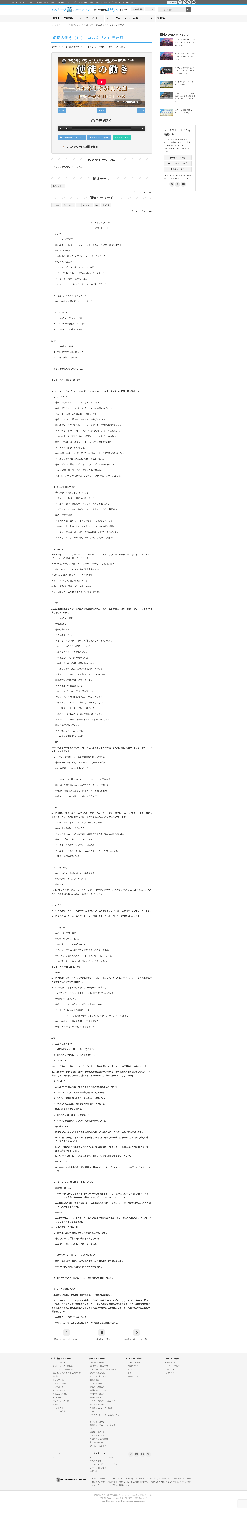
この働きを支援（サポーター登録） (104, 1464)
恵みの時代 (87, 205)
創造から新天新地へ (98, 1373)
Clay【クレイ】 (72, 2)
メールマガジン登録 (98, 1468)
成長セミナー (133, 1376)
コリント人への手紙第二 (63, 1366)
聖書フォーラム (94, 2)
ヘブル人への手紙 (60, 1394)
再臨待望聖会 (133, 1366)
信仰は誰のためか (97, 1422)
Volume (142, 128)
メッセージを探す (132, 18)
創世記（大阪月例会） (99, 1446)
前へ (62, 110)
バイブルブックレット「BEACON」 (54, 2)
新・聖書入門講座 (97, 1404)
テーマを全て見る (143, 192)
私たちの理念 (95, 1461)
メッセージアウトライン (72, 138)
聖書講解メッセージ (72, 18)
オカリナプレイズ (97, 1383)
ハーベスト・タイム (18, 2)
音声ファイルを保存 (100, 138)
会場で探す (169, 1373)
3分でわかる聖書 (97, 1363)
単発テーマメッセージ (99, 1432)
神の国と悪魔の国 (97, 1387)
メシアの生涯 (58, 1387)
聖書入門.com (83, 2)
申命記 (55, 1404)
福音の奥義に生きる (98, 1442)
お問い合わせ (95, 1471)
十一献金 (56, 205)
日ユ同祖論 (94, 1380)
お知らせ (56, 1457)
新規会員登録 (138, 9)
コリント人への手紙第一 (63, 1369)
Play (60, 128)
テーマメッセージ (94, 18)
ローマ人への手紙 (60, 1383)
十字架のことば (96, 1411)
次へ (141, 110)
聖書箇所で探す (171, 1363)
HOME (56, 18)
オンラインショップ (107, 2)
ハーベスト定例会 (118, 47)
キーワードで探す (172, 1366)
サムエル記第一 (59, 1363)
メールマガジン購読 (178, 163)
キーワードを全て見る (141, 211)
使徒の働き (57, 1397)
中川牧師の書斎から (98, 1394)
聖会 (129, 1373)
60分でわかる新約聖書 (99, 1439)
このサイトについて (99, 1453)
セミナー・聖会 (113, 18)
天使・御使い (69, 205)
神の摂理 (106, 205)
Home (53, 25)
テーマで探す (170, 1369)
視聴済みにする (121, 138)
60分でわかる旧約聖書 (99, 1366)
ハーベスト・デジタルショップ (124, 2)
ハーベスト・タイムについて (102, 1457)
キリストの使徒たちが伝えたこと (103, 1401)
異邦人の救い (58, 186)
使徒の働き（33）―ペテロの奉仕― (66, 1339)
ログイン (150, 9)
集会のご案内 (178, 169)
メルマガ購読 (172, 2)
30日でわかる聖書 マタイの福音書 (67, 1373)
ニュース (149, 18)
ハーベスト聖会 (134, 1363)
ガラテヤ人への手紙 (61, 1401)
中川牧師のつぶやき (98, 1390)
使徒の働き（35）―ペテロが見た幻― (137, 1339)
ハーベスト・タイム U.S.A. (34, 2)
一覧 (102, 110)
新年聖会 (131, 1369)
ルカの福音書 (58, 1408)
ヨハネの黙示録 (59, 1390)
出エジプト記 (58, 1380)
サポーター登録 (178, 158)
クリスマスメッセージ (99, 1435)
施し (97, 205)
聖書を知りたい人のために (101, 1408)
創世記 (55, 1376)
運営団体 (161, 18)
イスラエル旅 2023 (98, 1376)
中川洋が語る (95, 1397)
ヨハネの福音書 (59, 1411)
